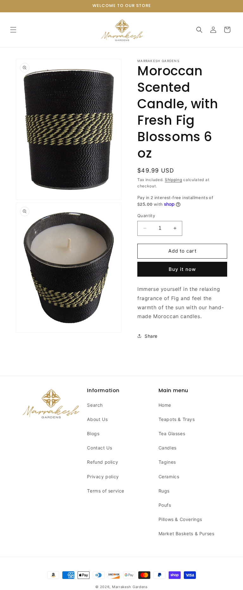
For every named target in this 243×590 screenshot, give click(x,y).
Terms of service (105, 490)
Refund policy (102, 462)
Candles (168, 447)
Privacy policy (103, 476)
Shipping (173, 179)
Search (95, 405)
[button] (13, 30)
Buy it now (182, 269)
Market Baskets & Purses (187, 533)
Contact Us (99, 447)
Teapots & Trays (177, 419)
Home (165, 405)
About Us (97, 419)
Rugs (164, 490)
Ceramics (169, 476)
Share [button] (151, 336)
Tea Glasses (172, 433)
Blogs (93, 433)
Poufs (165, 505)
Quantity (146, 215)
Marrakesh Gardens (130, 587)
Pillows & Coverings (180, 519)
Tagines (167, 462)
